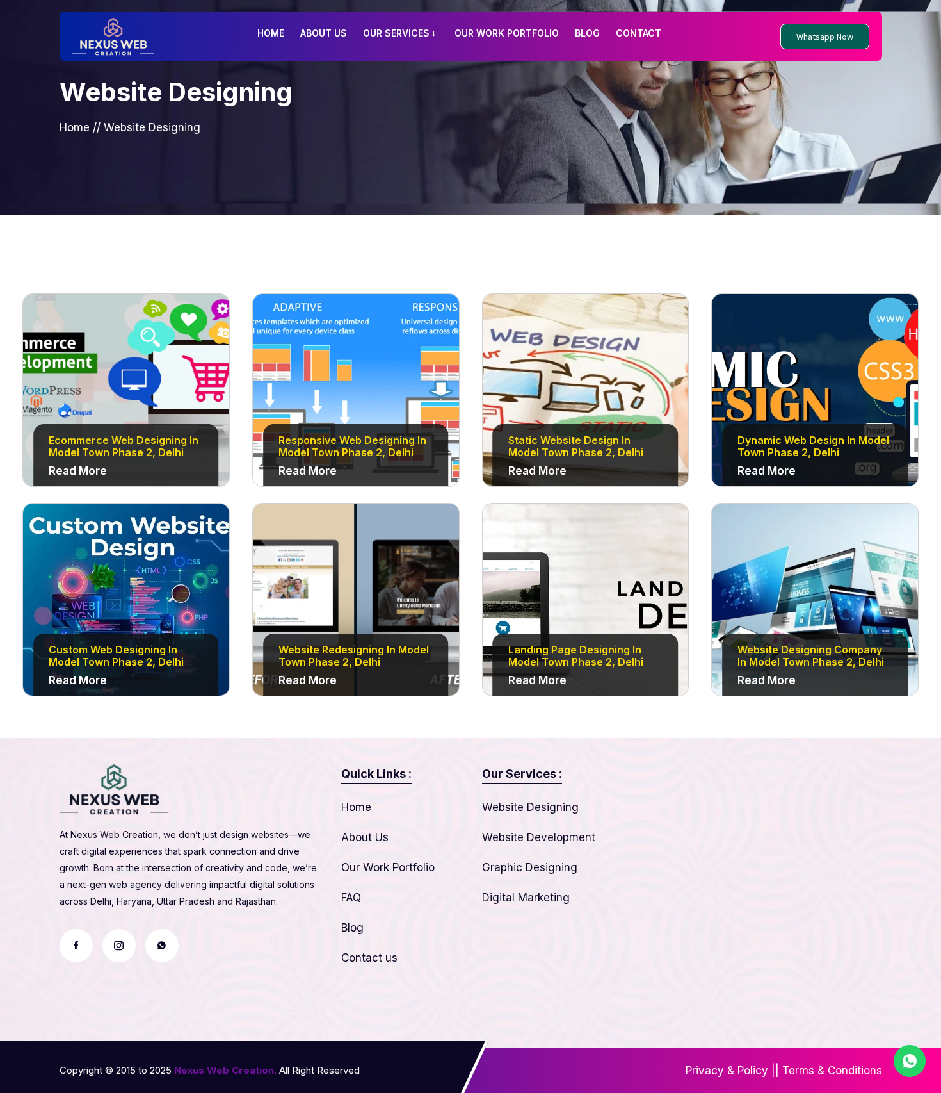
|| (775, 1070)
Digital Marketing (526, 897)
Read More (78, 470)
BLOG (587, 33)
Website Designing (530, 807)
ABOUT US (323, 33)
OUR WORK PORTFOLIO (506, 33)
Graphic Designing (529, 867)
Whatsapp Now (824, 36)
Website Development (538, 837)
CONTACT (638, 33)
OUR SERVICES (396, 33)
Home (75, 127)
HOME (270, 33)
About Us (365, 837)
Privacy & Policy (727, 1070)
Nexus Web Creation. (225, 1070)
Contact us (369, 957)
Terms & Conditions (832, 1070)
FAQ (351, 897)
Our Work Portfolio (388, 867)
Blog (352, 927)
